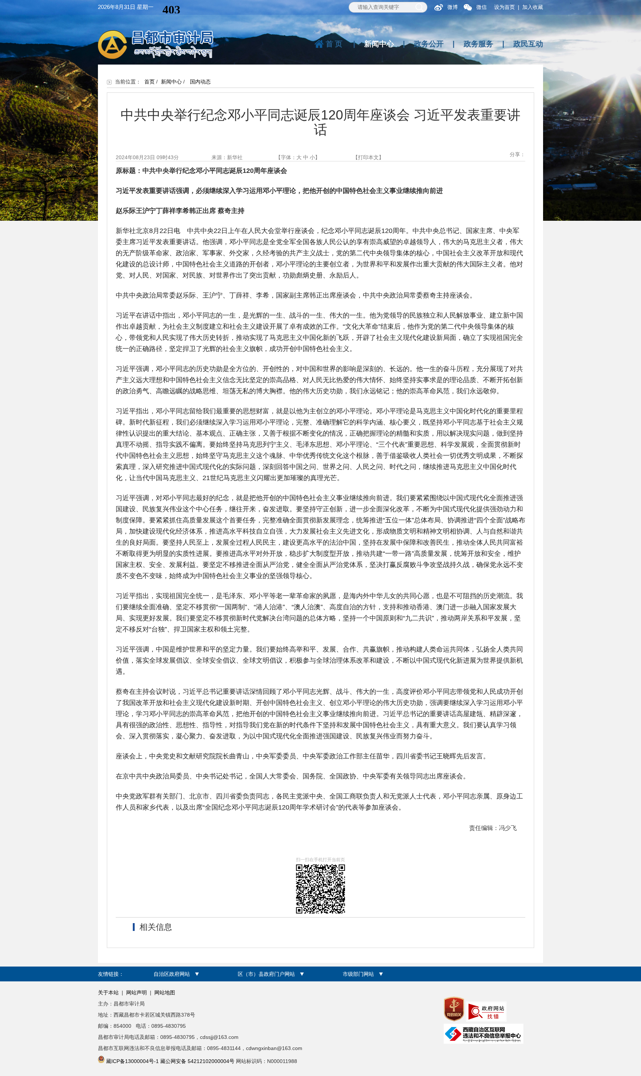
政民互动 (528, 44)
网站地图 (164, 992)
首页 (335, 44)
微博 (452, 7)
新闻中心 (379, 44)
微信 (481, 7)
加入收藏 (532, 7)
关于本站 (108, 992)
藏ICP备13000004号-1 (132, 1061)
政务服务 (478, 44)
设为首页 (504, 7)
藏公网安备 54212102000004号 (197, 1061)
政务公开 (429, 44)
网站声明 (136, 992)
